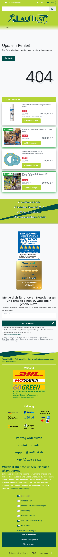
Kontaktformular (29, 445)
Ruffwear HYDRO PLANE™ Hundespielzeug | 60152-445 (32, 152)
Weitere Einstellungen (26, 530)
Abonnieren (28, 323)
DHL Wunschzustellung (31, 520)
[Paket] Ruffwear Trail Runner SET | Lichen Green (35, 175)
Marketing (25, 510)
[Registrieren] (42, 3)
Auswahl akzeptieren (29, 539)
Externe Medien (28, 515)
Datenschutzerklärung (13, 334)
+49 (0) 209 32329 (29, 459)
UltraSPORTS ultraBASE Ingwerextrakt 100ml (36, 105)
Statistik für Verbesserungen (33, 506)
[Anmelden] (38, 3)
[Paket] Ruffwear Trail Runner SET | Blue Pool (37, 130)
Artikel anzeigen (31, 121)
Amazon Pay (26, 501)
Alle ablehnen (29, 544)
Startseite (9, 58)
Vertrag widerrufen (29, 438)
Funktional (25, 525)
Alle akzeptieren (29, 535)
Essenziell (25, 496)
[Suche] (52, 8)
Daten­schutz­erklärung (19, 488)
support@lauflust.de (29, 452)
